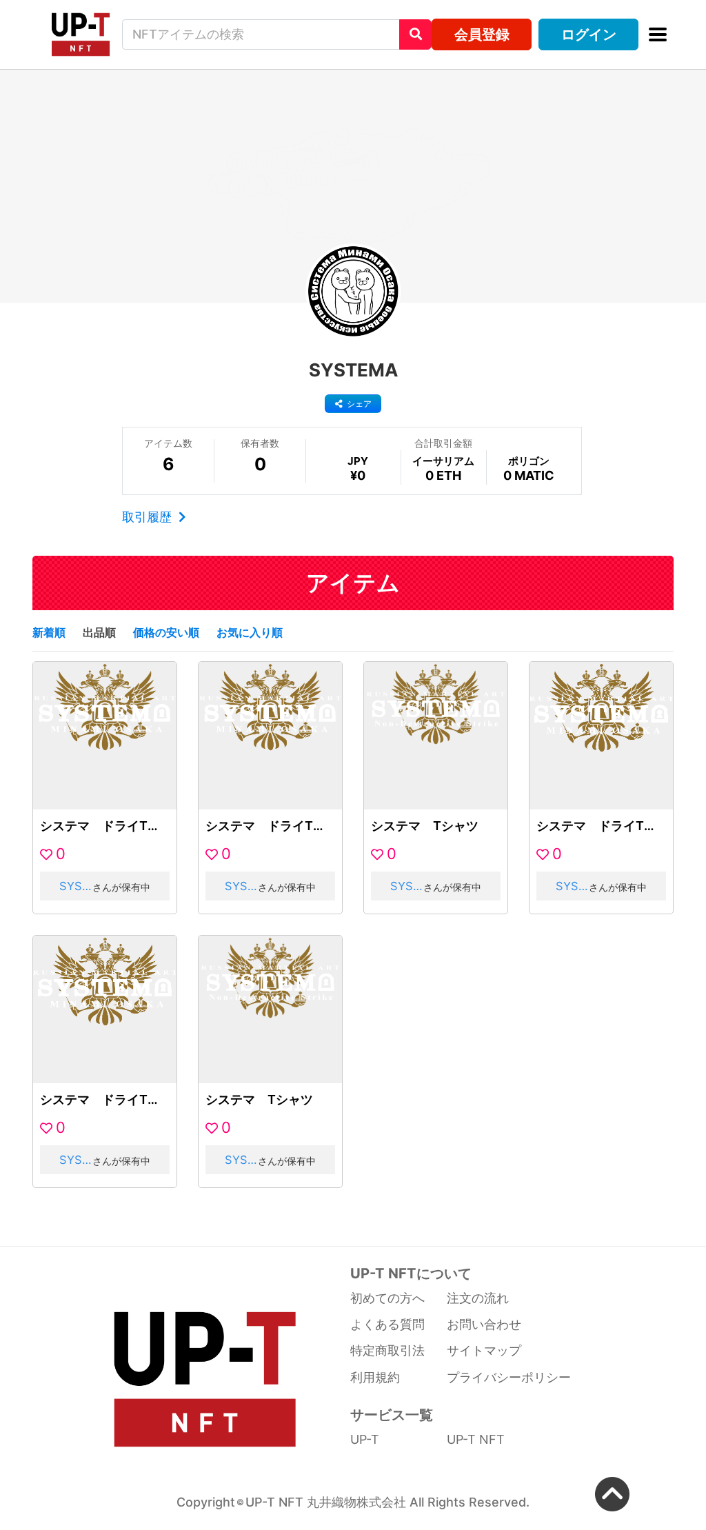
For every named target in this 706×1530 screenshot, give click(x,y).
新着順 (48, 632)
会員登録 (482, 34)
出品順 (99, 632)
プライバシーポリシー (509, 1377)
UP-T (364, 1439)
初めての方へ (387, 1298)
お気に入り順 (249, 632)
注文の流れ (478, 1298)
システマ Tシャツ (424, 825)
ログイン (588, 34)
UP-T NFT (476, 1439)
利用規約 (375, 1377)
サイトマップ (484, 1350)
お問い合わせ (484, 1324)
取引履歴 (148, 517)
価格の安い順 (166, 632)
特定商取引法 (387, 1350)
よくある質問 (387, 1324)
